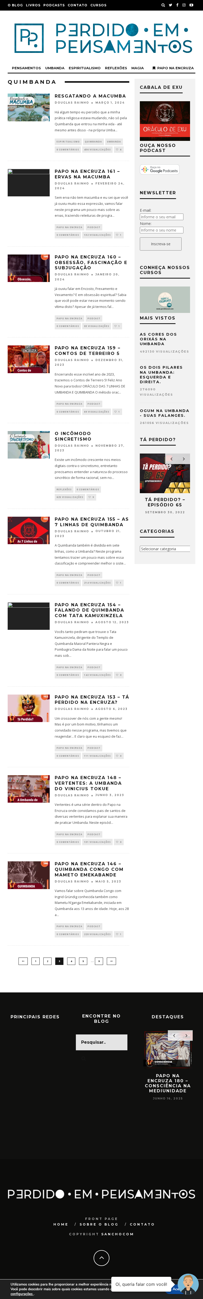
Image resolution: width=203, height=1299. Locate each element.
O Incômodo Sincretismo (73, 436)
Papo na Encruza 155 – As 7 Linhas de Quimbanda (92, 522)
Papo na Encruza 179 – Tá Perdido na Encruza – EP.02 (168, 1083)
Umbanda (54, 68)
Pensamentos (26, 68)
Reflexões (116, 68)
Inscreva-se (160, 243)
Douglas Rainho (72, 103)
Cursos (98, 5)
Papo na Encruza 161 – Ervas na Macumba (87, 174)
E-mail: (145, 210)
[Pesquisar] (163, 5)
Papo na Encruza (175, 68)
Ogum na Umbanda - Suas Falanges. (165, 413)
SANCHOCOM (117, 1234)
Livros (33, 5)
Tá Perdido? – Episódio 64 (165, 502)
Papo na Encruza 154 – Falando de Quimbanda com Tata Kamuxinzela (89, 610)
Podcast (93, 227)
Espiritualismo (85, 68)
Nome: (145, 223)
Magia (137, 68)
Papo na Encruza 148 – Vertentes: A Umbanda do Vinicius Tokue (88, 783)
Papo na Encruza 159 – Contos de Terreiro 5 (88, 350)
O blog (15, 5)
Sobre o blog (99, 1224)
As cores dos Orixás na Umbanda (158, 339)
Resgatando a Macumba (90, 96)
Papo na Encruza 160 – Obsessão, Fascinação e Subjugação (91, 263)
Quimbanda (93, 141)
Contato (77, 5)
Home (60, 1224)
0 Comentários (68, 149)
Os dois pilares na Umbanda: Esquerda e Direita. (161, 374)
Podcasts (54, 5)
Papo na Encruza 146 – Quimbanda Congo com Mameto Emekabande (89, 869)
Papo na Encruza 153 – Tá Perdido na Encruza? (92, 700)
